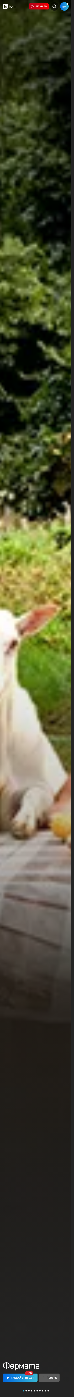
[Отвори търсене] (54, 6)
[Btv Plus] (9, 6)
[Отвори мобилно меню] (64, 6)
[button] (23, 1390)
